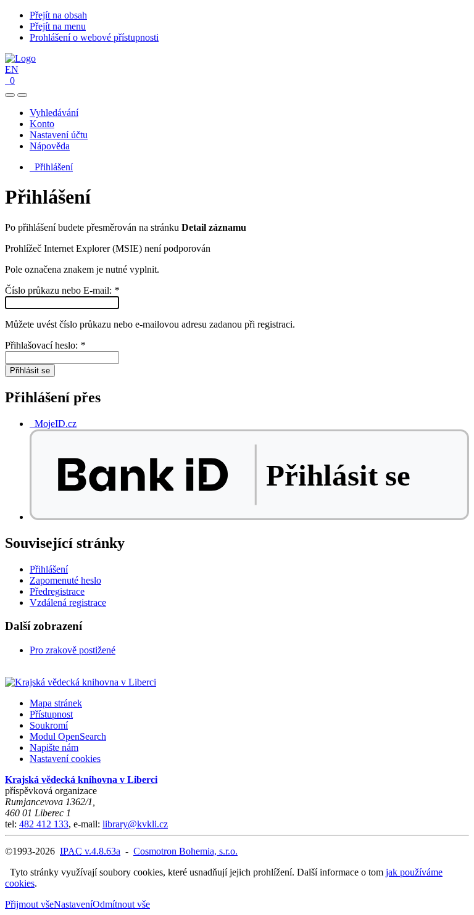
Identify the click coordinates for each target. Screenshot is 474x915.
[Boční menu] (10, 95)
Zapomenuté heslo (65, 580)
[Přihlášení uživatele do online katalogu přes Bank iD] (249, 516)
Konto (42, 123)
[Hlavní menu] (22, 95)
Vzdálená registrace (68, 602)
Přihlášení (51, 167)
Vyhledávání (54, 112)
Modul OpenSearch (68, 736)
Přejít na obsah (58, 15)
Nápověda (50, 146)
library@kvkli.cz (135, 824)
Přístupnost (51, 714)
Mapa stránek (56, 703)
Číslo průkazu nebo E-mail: (62, 290)
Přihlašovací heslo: (45, 345)
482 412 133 (44, 824)
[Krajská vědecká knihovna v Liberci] (80, 682)
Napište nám (54, 747)
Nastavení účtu (59, 135)
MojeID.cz (53, 423)
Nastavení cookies (65, 758)
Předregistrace (57, 591)
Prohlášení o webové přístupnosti (94, 37)
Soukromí (49, 725)
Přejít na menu (58, 26)
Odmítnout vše (121, 904)
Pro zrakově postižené (72, 650)
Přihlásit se (30, 370)
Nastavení (73, 904)
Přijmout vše (29, 904)
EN (12, 69)
